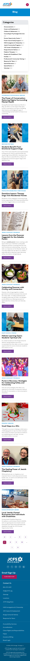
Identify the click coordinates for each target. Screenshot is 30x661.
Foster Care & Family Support (12, 41)
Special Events (8, 66)
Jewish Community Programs (11, 232)
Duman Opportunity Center (10, 510)
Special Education (9, 64)
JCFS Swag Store (8, 602)
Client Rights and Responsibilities (13, 631)
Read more (7, 117)
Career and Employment (11, 29)
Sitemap (5, 595)
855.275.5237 (7, 587)
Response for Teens (8, 144)
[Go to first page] (4, 537)
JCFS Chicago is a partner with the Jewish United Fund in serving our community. (15, 649)
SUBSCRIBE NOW (9, 577)
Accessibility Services (10, 624)
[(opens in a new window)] (8, 567)
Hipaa (5, 634)
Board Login (6, 640)
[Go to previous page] (10, 537)
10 (22, 542)
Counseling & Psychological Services (13, 95)
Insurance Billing (8, 637)
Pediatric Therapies (8, 423)
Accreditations (7, 627)
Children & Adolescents (10, 31)
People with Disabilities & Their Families (14, 191)
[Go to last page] (18, 547)
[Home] (7, 4)
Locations (6, 598)
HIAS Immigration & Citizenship (13, 43)
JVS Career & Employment (11, 48)
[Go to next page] (12, 547)
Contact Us (7, 583)
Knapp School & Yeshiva (9, 333)
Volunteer (7, 68)
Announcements (8, 27)
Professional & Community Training (14, 59)
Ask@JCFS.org (7, 591)
